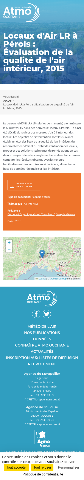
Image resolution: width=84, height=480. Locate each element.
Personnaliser (68, 467)
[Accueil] (21, 20)
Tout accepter (16, 467)
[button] (42, 254)
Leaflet (42, 278)
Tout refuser (42, 467)
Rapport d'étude (41, 197)
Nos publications (42, 333)
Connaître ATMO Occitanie (42, 345)
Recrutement (42, 364)
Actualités (42, 352)
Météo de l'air (42, 327)
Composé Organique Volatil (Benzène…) (31, 214)
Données (42, 339)
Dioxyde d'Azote (65, 214)
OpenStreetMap (58, 278)
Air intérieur (31, 203)
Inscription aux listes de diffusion (42, 358)
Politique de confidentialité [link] (43, 474)
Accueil (7, 100)
